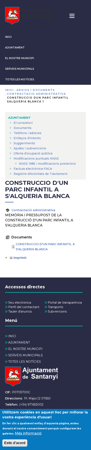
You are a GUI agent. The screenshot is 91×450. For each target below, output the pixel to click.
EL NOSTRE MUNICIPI (19, 58)
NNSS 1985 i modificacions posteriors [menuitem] (48, 164)
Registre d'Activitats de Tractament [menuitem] (41, 174)
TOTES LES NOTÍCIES (19, 79)
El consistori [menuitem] (23, 123)
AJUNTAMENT (15, 47)
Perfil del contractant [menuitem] (23, 307)
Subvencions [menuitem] (57, 311)
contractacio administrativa (36, 93)
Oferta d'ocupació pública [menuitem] (33, 153)
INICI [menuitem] (12, 336)
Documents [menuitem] (23, 128)
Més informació (28, 433)
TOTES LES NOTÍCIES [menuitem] (24, 361)
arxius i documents (36, 90)
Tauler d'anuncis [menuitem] (20, 311)
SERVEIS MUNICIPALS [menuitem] (25, 355)
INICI (8, 36)
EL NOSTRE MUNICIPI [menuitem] (25, 348)
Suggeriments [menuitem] (24, 143)
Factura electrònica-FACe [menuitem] (33, 169)
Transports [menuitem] (55, 307)
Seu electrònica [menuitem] (19, 302)
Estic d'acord (14, 443)
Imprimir (20, 258)
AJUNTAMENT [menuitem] (19, 118)
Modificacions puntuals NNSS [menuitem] (36, 158)
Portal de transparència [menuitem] (65, 302)
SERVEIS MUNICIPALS (19, 68)
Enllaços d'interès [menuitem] (27, 138)
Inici (9, 90)
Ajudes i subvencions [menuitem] (30, 148)
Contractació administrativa (33, 210)
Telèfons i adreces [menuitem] (27, 133)
